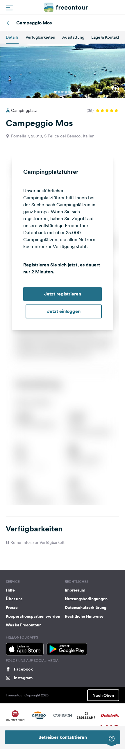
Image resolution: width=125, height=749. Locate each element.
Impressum (75, 590)
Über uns (14, 599)
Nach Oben (103, 695)
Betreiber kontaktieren (62, 737)
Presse (12, 607)
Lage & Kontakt (105, 37)
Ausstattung (73, 37)
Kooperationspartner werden (33, 616)
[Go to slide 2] (59, 92)
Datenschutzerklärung (85, 607)
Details (12, 37)
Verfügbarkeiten (40, 37)
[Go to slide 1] (55, 92)
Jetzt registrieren (62, 294)
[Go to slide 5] (69, 92)
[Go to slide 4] (66, 92)
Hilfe (10, 590)
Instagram (23, 678)
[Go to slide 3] (62, 92)
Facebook (23, 669)
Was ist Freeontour (23, 625)
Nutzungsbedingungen (86, 599)
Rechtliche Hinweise (84, 616)
